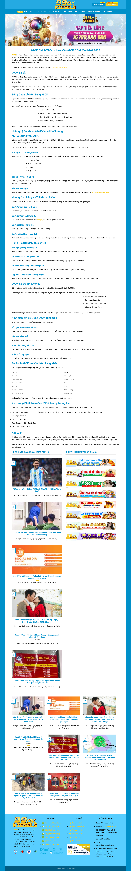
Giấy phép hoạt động (52, 834)
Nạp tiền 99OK (77, 834)
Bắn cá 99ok (28, 12)
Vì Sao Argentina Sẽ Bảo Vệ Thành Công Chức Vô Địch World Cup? (37, 490)
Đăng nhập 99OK (78, 826)
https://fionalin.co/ (60, 67)
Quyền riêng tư (50, 841)
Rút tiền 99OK (77, 837)
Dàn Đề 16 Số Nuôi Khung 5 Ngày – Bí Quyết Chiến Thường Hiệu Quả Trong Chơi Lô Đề (37, 682)
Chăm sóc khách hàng (53, 823)
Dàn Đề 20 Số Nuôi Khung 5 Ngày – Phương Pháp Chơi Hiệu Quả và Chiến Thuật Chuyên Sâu (100, 757)
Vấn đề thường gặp (52, 837)
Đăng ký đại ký (77, 841)
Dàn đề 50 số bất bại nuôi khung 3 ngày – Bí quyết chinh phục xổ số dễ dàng (37, 636)
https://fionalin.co (109, 826)
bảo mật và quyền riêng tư (101, 192)
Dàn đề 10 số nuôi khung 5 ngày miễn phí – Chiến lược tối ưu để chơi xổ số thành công (37, 534)
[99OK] (65, 4)
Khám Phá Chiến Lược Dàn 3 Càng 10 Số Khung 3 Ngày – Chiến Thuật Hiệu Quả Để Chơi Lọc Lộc (37, 621)
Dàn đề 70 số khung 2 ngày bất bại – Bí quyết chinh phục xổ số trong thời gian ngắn (37, 577)
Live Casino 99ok (55, 12)
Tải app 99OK (77, 830)
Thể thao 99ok (80, 12)
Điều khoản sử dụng (52, 830)
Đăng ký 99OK (77, 823)
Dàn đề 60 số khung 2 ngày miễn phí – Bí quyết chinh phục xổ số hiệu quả (64, 794)
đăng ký (40, 220)
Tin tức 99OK (108, 12)
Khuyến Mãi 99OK (94, 12)
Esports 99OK (41, 12)
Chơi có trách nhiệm (52, 844)
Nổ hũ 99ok (68, 12)
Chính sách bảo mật (52, 826)
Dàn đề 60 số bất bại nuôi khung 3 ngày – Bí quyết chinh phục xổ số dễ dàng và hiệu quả (28, 795)
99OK (20, 12)
